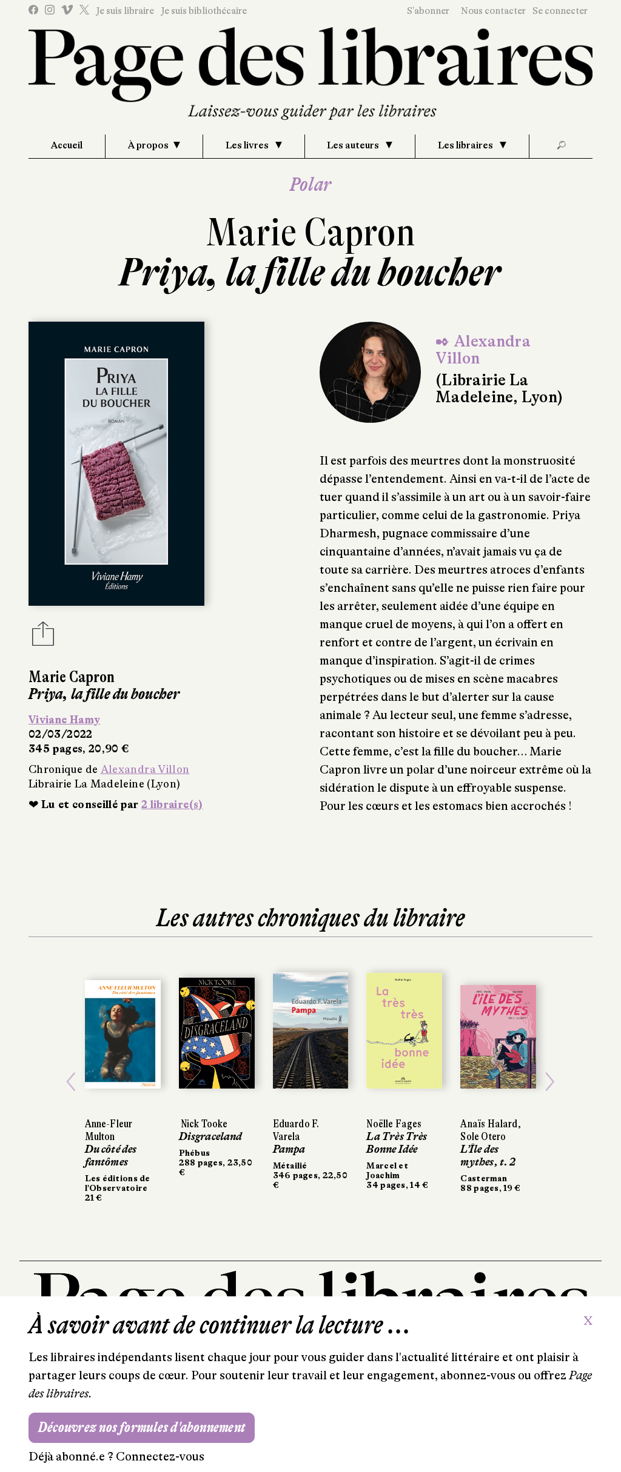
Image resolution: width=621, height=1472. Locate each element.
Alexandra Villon (145, 769)
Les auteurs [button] (354, 145)
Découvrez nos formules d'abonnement (141, 1427)
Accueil (66, 145)
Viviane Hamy (64, 720)
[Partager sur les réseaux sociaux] (43, 637)
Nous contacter (493, 10)
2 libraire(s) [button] (172, 804)
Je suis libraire (125, 10)
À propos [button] (148, 145)
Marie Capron (311, 232)
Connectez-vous (160, 1457)
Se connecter (560, 10)
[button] (71, 1081)
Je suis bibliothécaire (204, 10)
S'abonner (428, 10)
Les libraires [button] (466, 145)
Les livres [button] (248, 145)
